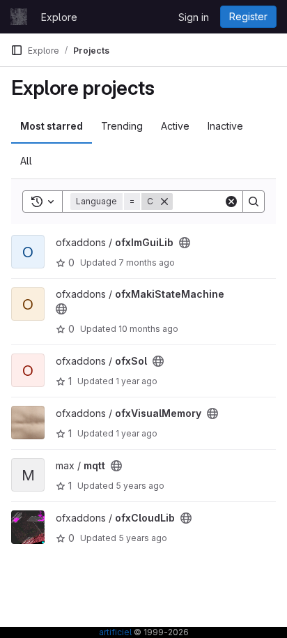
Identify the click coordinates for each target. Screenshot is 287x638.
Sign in (193, 17)
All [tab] (26, 161)
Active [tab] (175, 126)
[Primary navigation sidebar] (17, 50)
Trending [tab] (122, 126)
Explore (59, 17)
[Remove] (164, 201)
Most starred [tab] (51, 126)
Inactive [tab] (225, 126)
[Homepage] (19, 17)
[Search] (253, 201)
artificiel (115, 632)
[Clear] (231, 201)
